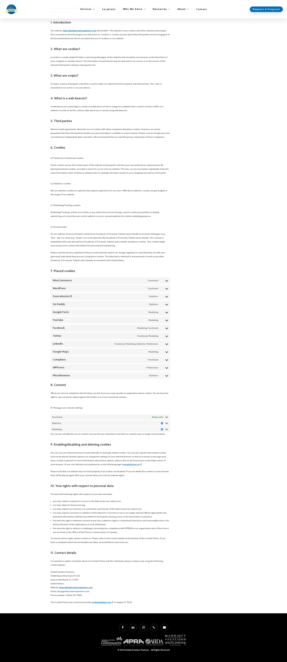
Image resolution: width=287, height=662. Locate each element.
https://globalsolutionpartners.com (79, 30)
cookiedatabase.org (101, 602)
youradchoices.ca (130, 464)
